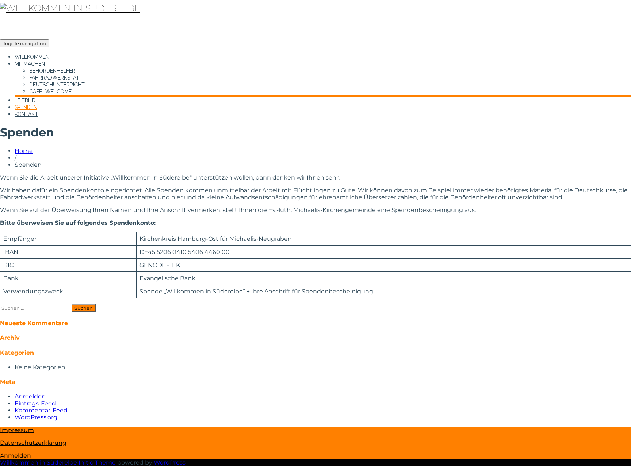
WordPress (170, 462)
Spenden (26, 107)
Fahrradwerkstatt (56, 78)
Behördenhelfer (52, 71)
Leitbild (25, 100)
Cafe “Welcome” (51, 92)
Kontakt (26, 114)
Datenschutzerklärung (33, 442)
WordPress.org (36, 417)
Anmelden (30, 396)
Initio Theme (97, 462)
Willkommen (32, 57)
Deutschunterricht (57, 85)
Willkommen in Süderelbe (38, 462)
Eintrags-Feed (35, 403)
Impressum (17, 430)
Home (24, 150)
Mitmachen (30, 64)
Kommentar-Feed (41, 410)
